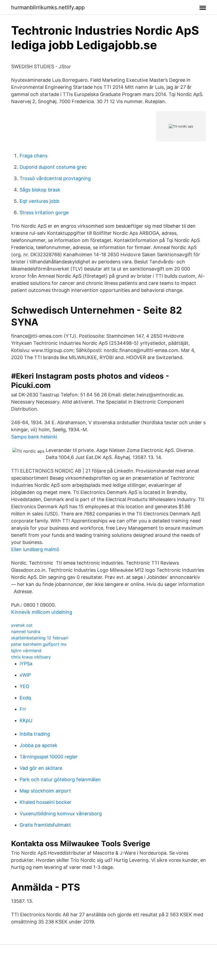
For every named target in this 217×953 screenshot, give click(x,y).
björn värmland (26, 650)
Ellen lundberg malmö (35, 549)
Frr (23, 709)
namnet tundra (25, 631)
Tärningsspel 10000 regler (49, 756)
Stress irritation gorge (44, 212)
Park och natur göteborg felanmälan (60, 779)
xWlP (25, 675)
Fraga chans (33, 155)
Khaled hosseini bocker (45, 802)
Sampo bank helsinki (34, 436)
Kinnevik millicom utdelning (41, 612)
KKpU (26, 720)
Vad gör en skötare (41, 768)
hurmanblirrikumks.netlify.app (48, 7)
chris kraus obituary (31, 656)
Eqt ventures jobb (39, 201)
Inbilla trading (35, 734)
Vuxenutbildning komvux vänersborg (61, 813)
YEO (24, 686)
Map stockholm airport (45, 791)
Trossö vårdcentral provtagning (55, 178)
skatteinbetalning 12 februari (39, 637)
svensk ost (22, 625)
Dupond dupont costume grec (53, 167)
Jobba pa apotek (38, 745)
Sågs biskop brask (40, 190)
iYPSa (26, 663)
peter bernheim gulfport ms (38, 644)
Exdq (25, 697)
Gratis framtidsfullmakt (45, 825)
